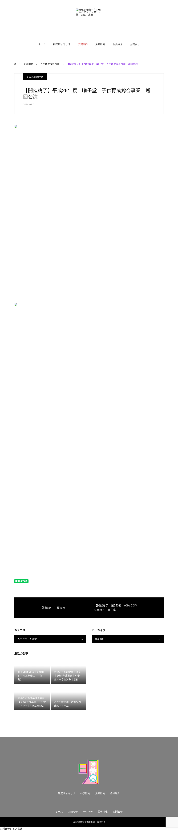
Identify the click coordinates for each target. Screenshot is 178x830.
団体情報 (103, 811)
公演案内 (83, 44)
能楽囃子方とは (61, 44)
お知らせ (73, 811)
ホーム (42, 44)
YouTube (88, 811)
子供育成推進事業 (35, 77)
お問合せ (135, 44)
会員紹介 (117, 44)
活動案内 (100, 44)
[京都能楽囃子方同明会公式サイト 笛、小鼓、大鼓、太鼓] (89, 22)
